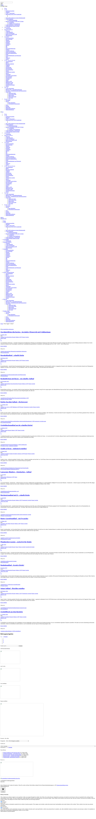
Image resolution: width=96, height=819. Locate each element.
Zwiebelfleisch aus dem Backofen (12, 612)
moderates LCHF (30, 421)
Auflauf (2, 351)
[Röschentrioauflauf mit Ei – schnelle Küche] (5, 492)
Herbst (15, 421)
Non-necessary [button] (4, 806)
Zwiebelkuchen (23, 444)
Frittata (8, 398)
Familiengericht (7, 468)
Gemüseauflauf (7, 421)
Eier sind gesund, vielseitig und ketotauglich (12, 754)
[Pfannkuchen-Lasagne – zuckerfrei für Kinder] (6, 539)
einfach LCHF (7, 584)
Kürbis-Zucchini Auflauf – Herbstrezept (14, 402)
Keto (11, 398)
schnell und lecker (21, 468)
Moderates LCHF (16, 407)
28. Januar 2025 (4, 567)
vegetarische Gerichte (38, 421)
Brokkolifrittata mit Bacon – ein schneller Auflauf (17, 379)
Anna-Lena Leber (4, 454)
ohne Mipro (8, 523)
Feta (9, 607)
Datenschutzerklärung (10, 1)
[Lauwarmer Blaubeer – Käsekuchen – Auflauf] (10, 469)
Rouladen (18, 584)
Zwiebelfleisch (18, 631)
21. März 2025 (4, 521)
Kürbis (25, 421)
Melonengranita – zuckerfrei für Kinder (11, 756)
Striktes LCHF (19, 337)
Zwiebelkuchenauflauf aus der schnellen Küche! (17, 425)
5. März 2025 (3, 544)
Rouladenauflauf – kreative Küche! (12, 565)
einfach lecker (6, 374)
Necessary (4, 801)
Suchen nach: (3, 645)
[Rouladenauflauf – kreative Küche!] (4, 562)
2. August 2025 (4, 451)
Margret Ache (3, 361)
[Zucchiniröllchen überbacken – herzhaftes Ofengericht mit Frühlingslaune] (7, 329)
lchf (14, 491)
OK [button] (55, 785)
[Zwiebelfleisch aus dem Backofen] (4, 609)
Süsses (15, 477)
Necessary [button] (3, 800)
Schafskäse (14, 607)
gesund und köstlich (16, 537)
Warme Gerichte (25, 337)
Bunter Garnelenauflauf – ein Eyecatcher (14, 518)
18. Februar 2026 (4, 358)
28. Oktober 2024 (4, 591)
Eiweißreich (6, 453)
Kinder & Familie (13, 453)
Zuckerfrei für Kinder (30, 546)
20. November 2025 (5, 381)
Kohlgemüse (13, 514)
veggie (44, 421)
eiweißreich (6, 631)
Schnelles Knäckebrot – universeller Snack (12, 753)
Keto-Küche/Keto (8, 337)
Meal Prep (14, 398)
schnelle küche (17, 374)
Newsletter (22, 1)
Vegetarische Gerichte (28, 407)
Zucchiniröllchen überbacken (20, 351)
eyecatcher (6, 537)
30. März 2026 (4, 334)
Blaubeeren (6, 491)
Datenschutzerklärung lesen (62, 785)
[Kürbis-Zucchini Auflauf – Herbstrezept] (6, 399)
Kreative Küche (13, 584)
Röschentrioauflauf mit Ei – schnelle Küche (15, 495)
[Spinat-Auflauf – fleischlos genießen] (4, 585)
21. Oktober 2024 (4, 614)
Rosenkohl (11, 374)
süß (7, 561)
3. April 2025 (3, 497)
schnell (12, 444)
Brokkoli (5, 398)
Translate (10, 747)
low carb (17, 491)
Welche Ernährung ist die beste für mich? (11, 752)
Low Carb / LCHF (8, 407)
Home (2, 323)
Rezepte (13, 337)
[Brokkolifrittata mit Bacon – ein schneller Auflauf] (4, 375)
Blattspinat (6, 607)
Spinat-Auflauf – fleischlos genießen (12, 588)
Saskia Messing (11, 351)
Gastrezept (6, 351)
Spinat (17, 607)
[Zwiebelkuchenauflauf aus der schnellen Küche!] (6, 422)
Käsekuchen (11, 491)
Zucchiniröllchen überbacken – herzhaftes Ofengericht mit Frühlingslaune (26, 332)
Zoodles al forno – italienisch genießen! (14, 448)
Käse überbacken (20, 421)
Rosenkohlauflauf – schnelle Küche (12, 355)
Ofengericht (8, 444)
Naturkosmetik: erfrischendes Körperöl (11, 757)
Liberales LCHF (20, 453)
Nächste (6, 636)
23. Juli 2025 (3, 474)
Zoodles (26, 468)
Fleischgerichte (9, 570)
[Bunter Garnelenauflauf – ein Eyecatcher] (6, 515)
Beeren (5, 561)
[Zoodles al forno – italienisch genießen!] (9, 445)
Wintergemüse (23, 374)
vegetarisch (21, 607)
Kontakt (17, 1)
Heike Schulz (3, 338)
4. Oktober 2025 (4, 428)
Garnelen (10, 537)
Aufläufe (2, 337)
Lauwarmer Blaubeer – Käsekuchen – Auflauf (16, 472)
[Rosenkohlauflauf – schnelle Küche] (5, 352)
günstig (5, 430)
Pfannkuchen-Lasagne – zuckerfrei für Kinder (16, 542)
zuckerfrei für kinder (12, 561)
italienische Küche (14, 468)
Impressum (3, 1)
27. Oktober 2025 (4, 404)
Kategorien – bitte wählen (6, 740)
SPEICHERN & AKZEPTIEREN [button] (8, 811)
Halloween (12, 421)
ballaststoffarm (7, 383)
